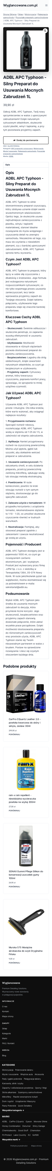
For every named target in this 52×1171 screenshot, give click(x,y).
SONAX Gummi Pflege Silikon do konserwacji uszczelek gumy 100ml (26, 875)
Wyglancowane (11, 983)
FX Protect (7, 1135)
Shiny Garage (39, 1126)
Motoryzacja (38, 149)
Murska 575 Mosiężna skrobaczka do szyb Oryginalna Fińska (26, 951)
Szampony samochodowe (30, 1092)
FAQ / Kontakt (8, 1043)
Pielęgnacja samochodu (27, 151)
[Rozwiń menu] (46, 5)
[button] (45, 30)
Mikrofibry (6, 1097)
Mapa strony (7, 1016)
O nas (4, 1006)
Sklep (4, 1028)
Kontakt (5, 1011)
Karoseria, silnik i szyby (12, 1083)
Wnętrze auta (26, 1074)
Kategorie (6, 1033)
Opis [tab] (7, 164)
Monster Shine (40, 1121)
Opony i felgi (41, 1088)
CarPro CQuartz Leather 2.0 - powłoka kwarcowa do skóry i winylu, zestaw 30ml (25, 722)
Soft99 (35, 1135)
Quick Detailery (25, 1106)
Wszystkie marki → (11, 1139)
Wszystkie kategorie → (13, 1110)
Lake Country (20, 1135)
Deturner (26, 1126)
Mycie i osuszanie (10, 151)
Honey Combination (11, 1126)
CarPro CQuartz (16, 1121)
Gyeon (29, 1121)
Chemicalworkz (9, 1130)
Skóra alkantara (9, 1092)
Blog (4, 1055)
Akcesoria (39, 1074)
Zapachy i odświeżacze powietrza (17, 1088)
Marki (4, 1038)
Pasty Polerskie (9, 1106)
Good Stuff (23, 1130)
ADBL (11, 156)
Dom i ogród (7, 1101)
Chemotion (35, 1130)
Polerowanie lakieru (24, 1070)
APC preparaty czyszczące (22, 149)
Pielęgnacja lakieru (32, 1079)
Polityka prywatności (18, 1146)
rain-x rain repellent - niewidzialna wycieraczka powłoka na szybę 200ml (22, 798)
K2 (29, 1135)
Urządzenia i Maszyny (25, 1101)
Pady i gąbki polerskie (12, 1079)
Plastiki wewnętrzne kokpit (25, 1097)
